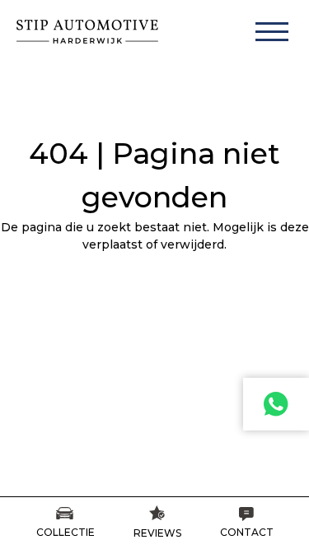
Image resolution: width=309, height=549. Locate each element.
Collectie (65, 532)
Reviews (157, 533)
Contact (247, 532)
